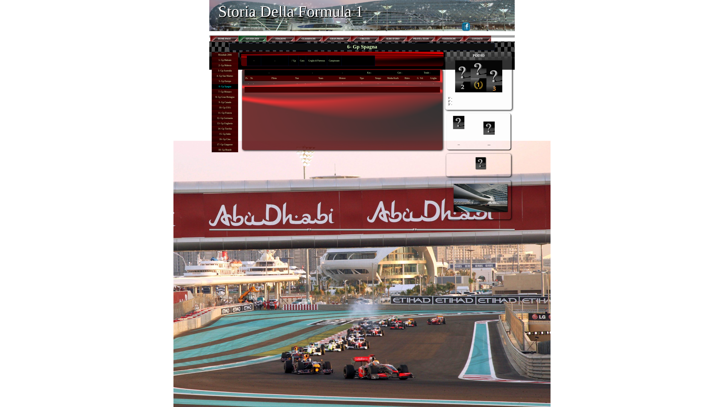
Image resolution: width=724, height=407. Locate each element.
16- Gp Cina (224, 139)
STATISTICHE (449, 39)
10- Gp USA (225, 107)
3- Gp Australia (225, 70)
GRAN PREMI (337, 39)
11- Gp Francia (225, 113)
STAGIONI (280, 39)
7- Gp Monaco (225, 91)
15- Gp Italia (225, 134)
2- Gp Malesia (225, 65)
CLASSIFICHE (309, 39)
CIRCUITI (365, 39)
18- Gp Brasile (225, 149)
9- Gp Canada (225, 102)
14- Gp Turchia (225, 128)
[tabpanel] (342, 81)
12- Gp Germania (225, 118)
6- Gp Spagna (225, 86)
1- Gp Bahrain (225, 60)
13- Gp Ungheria (224, 123)
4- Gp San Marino (225, 76)
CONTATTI (477, 39)
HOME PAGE (224, 39)
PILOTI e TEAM (421, 39)
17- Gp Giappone (225, 144)
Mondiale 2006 (225, 55)
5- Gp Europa (225, 81)
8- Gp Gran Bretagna (225, 97)
